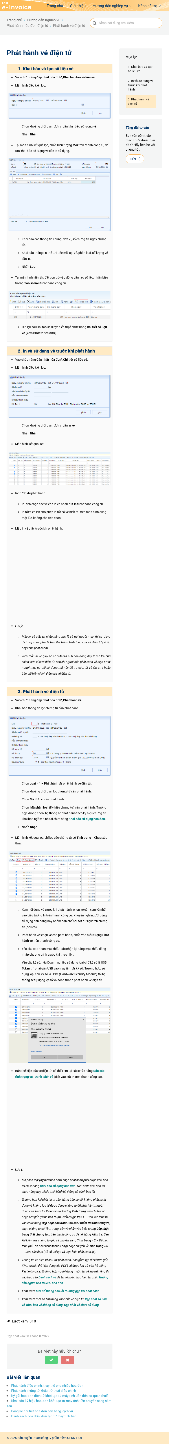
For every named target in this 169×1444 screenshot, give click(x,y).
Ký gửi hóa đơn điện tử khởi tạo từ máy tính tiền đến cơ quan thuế (59, 1396)
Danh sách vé (44, 1076)
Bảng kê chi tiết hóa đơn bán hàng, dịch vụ (42, 1411)
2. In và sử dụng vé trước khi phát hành (140, 85)
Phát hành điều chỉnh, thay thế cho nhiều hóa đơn (47, 1386)
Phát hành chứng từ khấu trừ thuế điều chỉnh (43, 1391)
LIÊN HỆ (135, 159)
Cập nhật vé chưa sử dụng (81, 1305)
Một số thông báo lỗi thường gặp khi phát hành (67, 1291)
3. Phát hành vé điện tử (138, 101)
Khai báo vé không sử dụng (44, 1305)
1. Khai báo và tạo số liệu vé (140, 69)
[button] (51, 1360)
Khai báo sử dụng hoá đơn (87, 819)
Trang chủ (55, 6)
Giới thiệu (78, 6)
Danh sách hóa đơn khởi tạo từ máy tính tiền (43, 1416)
